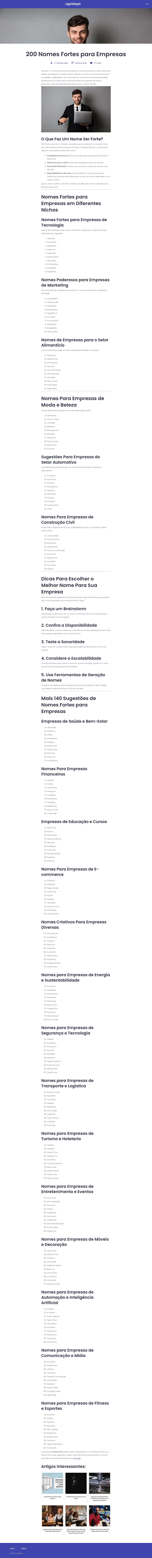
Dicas (99, 63)
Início (12, 1548)
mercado (77, 1458)
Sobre (23, 1548)
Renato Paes (62, 63)
